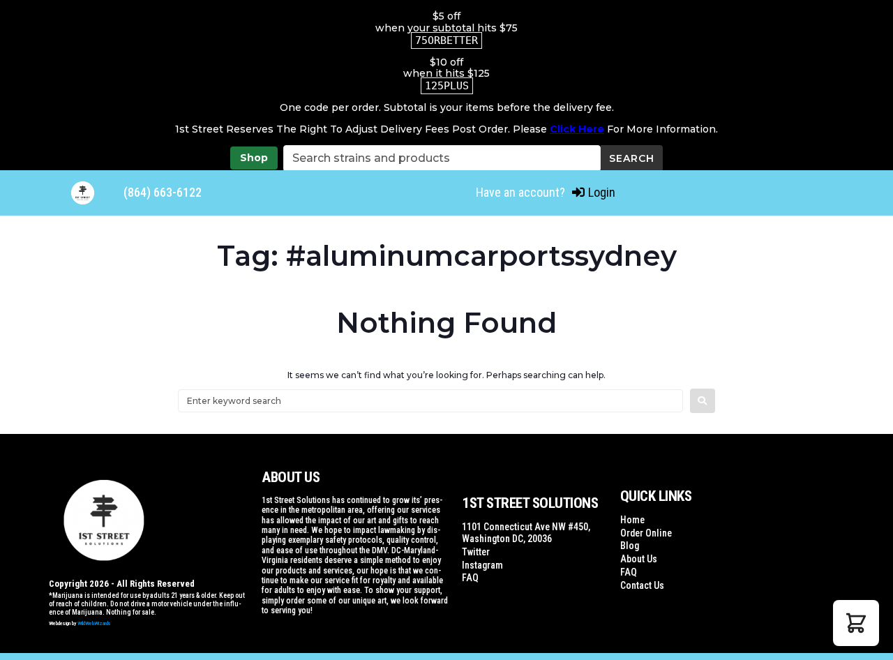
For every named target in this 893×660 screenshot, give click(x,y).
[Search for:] (430, 400)
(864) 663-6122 (162, 192)
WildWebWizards (94, 623)
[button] (856, 623)
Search (631, 158)
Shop (254, 157)
